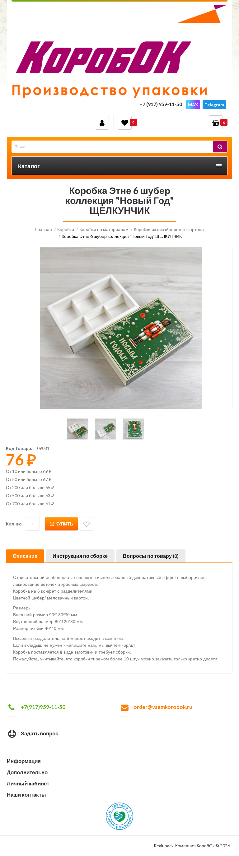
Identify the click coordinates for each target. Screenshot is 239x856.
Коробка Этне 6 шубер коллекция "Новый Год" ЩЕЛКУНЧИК (122, 236)
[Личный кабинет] (102, 123)
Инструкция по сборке (80, 556)
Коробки (65, 229)
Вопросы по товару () (151, 556)
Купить (63, 523)
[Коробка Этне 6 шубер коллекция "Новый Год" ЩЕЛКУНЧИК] (76, 428)
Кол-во (14, 523)
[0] (125, 123)
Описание (25, 556)
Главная (43, 229)
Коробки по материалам (104, 229)
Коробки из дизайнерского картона (169, 229)
